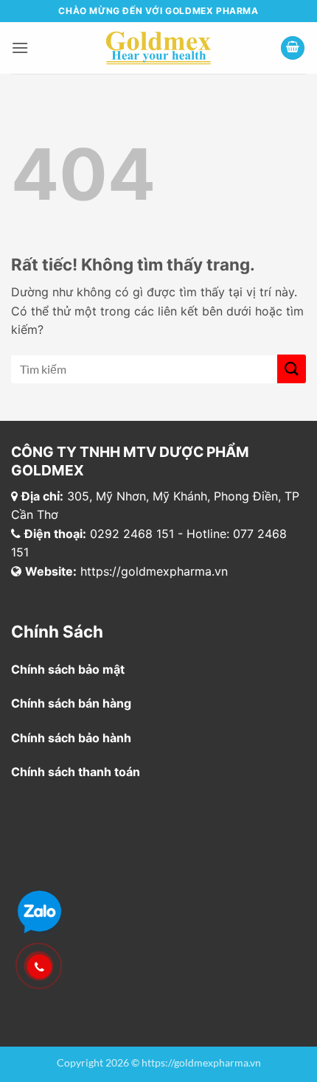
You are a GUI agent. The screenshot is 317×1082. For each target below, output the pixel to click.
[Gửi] (291, 369)
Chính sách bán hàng (71, 703)
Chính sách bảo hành (71, 737)
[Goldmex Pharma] (159, 48)
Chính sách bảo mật (68, 669)
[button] (20, 47)
